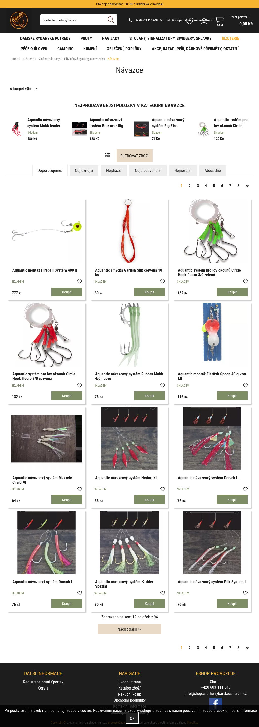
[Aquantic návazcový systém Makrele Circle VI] (46, 438)
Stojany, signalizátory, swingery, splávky (171, 38)
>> (247, 185)
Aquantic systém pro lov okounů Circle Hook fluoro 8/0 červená (43, 376)
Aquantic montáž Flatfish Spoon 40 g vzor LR (212, 376)
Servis (43, 688)
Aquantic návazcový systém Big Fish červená (168, 125)
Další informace (244, 710)
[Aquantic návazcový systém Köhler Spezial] (129, 542)
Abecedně (213, 170)
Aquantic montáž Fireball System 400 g (44, 270)
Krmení (90, 48)
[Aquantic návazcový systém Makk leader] (17, 129)
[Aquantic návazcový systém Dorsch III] (212, 438)
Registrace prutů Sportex (43, 681)
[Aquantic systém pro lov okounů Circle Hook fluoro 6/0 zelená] (203, 129)
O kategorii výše (20, 88)
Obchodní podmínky (130, 700)
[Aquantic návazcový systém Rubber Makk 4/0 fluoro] (129, 334)
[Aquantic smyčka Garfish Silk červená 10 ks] (129, 231)
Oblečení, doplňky (124, 48)
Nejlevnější (84, 170)
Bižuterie (230, 38)
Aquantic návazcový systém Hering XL (126, 477)
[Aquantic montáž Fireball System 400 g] (46, 231)
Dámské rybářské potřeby (45, 38)
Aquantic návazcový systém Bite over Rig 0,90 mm (106, 125)
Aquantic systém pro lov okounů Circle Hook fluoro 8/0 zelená (209, 272)
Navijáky (110, 38)
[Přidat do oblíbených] (79, 281)
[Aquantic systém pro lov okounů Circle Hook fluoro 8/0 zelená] (212, 231)
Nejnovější (182, 170)
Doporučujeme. (50, 170)
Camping (65, 48)
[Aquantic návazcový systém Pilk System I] (212, 542)
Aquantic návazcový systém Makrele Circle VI (42, 480)
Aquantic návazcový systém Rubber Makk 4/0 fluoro (129, 376)
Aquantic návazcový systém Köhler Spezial (124, 584)
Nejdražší (114, 170)
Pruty (86, 38)
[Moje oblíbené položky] (189, 21)
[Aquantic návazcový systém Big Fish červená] (141, 129)
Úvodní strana (129, 681)
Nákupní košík (129, 694)
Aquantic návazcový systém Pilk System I (212, 581)
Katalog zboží (129, 688)
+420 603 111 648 (146, 20)
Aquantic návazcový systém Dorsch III (208, 477)
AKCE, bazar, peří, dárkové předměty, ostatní (195, 48)
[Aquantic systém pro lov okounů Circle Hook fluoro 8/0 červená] (46, 334)
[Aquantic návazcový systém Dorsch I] (46, 542)
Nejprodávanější (148, 170)
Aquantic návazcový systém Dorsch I (42, 581)
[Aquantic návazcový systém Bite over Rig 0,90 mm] (79, 129)
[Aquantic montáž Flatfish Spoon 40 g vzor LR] (212, 334)
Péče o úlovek (34, 48)
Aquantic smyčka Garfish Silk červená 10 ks (128, 272)
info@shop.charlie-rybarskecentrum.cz (216, 693)
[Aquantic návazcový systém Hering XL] (129, 438)
